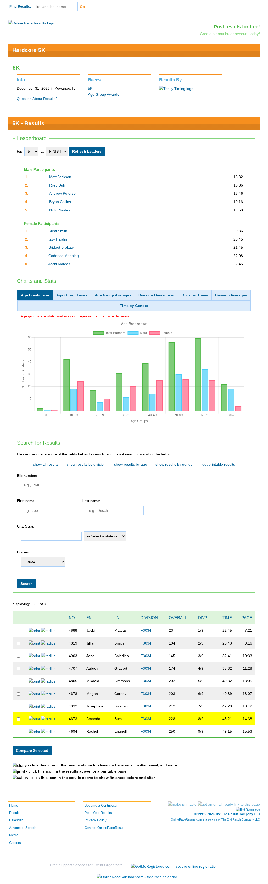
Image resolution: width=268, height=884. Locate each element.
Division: (24, 552)
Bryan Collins (60, 202)
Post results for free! (237, 26)
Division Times (195, 295)
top (19, 151)
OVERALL (178, 617)
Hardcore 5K (28, 50)
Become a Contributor (101, 805)
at (42, 151)
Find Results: (20, 6)
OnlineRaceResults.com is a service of (215, 819)
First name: (26, 501)
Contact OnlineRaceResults (105, 828)
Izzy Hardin (57, 239)
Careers (15, 843)
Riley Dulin (58, 185)
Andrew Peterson (63, 193)
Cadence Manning (63, 256)
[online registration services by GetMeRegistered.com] (174, 865)
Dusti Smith (57, 231)
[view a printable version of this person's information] (34, 630)
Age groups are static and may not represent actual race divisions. (75, 316)
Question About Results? (37, 99)
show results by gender (174, 464)
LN (116, 617)
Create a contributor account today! (230, 33)
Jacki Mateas (59, 264)
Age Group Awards (103, 94)
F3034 (146, 630)
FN (89, 617)
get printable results (218, 464)
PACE (247, 617)
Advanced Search (22, 828)
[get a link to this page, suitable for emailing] (229, 804)
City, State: (25, 526)
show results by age (130, 464)
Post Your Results (98, 813)
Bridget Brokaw (61, 247)
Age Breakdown (35, 295)
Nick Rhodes (59, 210)
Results (15, 813)
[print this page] (182, 804)
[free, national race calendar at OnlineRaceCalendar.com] (137, 877)
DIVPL (203, 617)
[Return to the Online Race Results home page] (31, 23)
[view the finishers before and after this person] (48, 630)
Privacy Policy (96, 820)
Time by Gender (134, 305)
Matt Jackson (60, 177)
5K (90, 88)
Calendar (16, 820)
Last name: (91, 501)
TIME (227, 617)
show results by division (86, 464)
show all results (45, 464)
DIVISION (149, 617)
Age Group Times (71, 295)
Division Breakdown (156, 295)
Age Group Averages (113, 295)
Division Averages (231, 295)
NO (72, 617)
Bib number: (27, 476)
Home (13, 805)
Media (13, 835)
